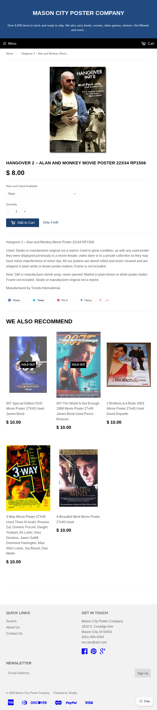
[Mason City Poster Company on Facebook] (85, 652)
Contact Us (14, 633)
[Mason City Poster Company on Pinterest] (94, 652)
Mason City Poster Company (78, 13)
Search (11, 621)
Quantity (11, 204)
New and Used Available (21, 186)
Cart (150, 43)
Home (9, 53)
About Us (13, 627)
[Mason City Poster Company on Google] (103, 652)
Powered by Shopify (65, 692)
